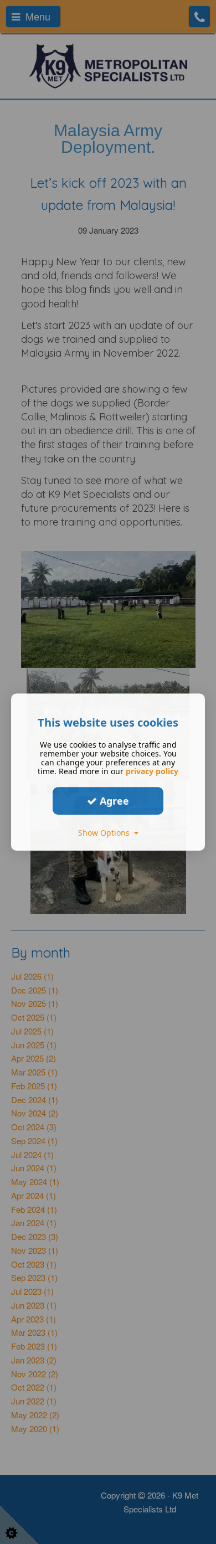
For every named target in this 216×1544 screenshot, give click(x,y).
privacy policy (152, 771)
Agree (113, 800)
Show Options (106, 832)
